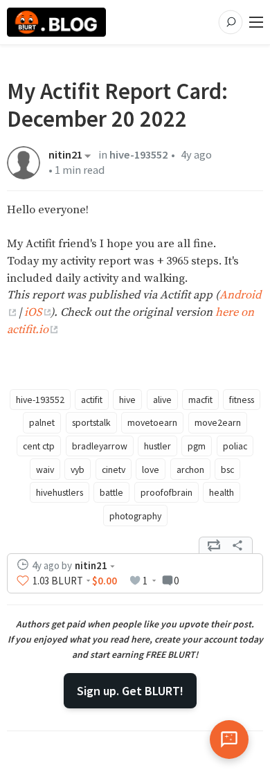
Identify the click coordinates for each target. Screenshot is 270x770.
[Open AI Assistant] (229, 739)
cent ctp (39, 446)
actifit (91, 399)
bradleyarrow (99, 446)
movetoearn (152, 422)
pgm (197, 446)
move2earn (218, 422)
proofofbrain (166, 492)
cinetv (113, 469)
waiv (45, 469)
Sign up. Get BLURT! (130, 691)
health (221, 492)
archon (190, 469)
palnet (42, 422)
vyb (77, 469)
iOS (33, 312)
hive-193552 (138, 154)
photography (135, 516)
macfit (200, 399)
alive (162, 399)
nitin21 (65, 156)
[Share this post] (237, 545)
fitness (241, 399)
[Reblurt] (214, 545)
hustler (157, 446)
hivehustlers (59, 492)
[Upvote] (23, 581)
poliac (235, 446)
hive (127, 399)
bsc (227, 469)
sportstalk (91, 422)
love (150, 469)
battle (111, 492)
